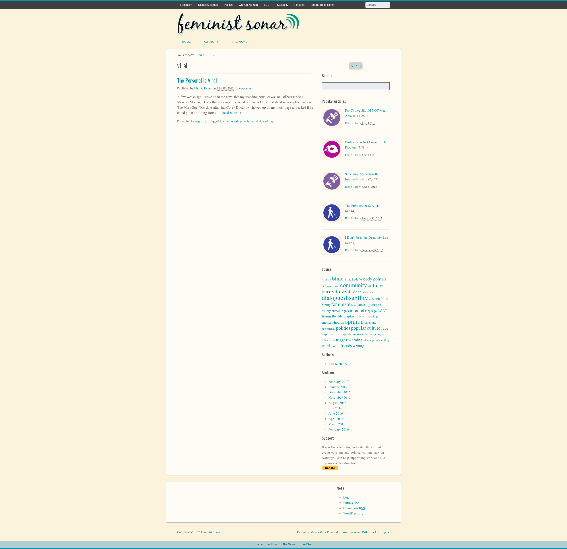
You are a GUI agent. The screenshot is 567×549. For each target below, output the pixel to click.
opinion (249, 121)
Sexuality (282, 4)
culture (375, 285)
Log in (347, 497)
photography (328, 328)
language (371, 310)
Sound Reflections (322, 4)
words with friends (337, 345)
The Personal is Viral (197, 80)
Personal (299, 4)
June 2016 (335, 413)
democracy (367, 292)
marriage (236, 121)
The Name (239, 41)
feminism (340, 303)
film (353, 305)
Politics (228, 4)
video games (371, 340)
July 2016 (335, 408)
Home (186, 41)
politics (343, 328)
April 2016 (336, 418)
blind (338, 278)
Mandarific (317, 532)
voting (385, 340)
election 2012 (378, 298)
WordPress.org (353, 513)
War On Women (248, 4)
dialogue (332, 298)
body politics (375, 279)
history (326, 311)
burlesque (327, 286)
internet (224, 121)
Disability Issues (208, 4)
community (353, 285)
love (362, 316)
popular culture (366, 328)
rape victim (349, 334)
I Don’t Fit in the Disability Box (366, 237)
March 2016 (336, 424)
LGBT (267, 4)
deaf (357, 292)
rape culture (331, 333)
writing (358, 345)
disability (356, 297)
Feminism (186, 4)
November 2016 (339, 397)
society (362, 333)
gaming (362, 304)
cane (336, 286)
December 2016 (339, 392)
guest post (374, 305)
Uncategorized (199, 121)
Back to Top (378, 532)
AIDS (325, 279)
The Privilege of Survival (362, 205)
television (328, 340)
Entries (351, 502)
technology (376, 334)
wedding (268, 121)
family (326, 304)
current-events (337, 291)
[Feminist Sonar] (238, 32)
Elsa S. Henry (203, 88)
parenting (370, 323)
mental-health (333, 322)
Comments (354, 508)
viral (258, 121)
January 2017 (337, 387)
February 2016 (338, 429)
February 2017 (338, 381)
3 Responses (243, 88)
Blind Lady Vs (353, 279)
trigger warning (349, 339)
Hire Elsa (306, 544)
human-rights (340, 310)
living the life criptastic (340, 316)
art (329, 279)
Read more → (231, 112)
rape (384, 328)
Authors (211, 41)
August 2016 (337, 402)
